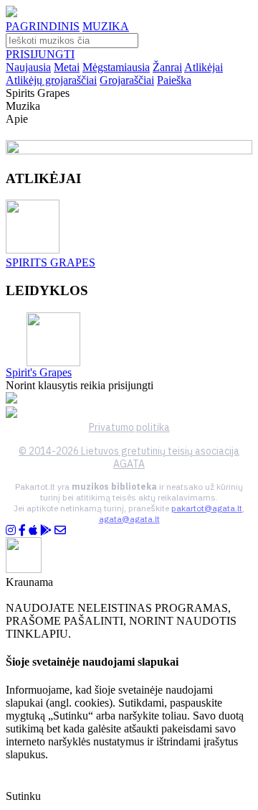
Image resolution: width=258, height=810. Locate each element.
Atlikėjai (203, 67)
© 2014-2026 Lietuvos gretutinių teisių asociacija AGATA (129, 457)
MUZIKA (105, 26)
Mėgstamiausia (116, 67)
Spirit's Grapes (39, 372)
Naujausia (28, 67)
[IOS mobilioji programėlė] (33, 530)
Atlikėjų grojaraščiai (51, 80)
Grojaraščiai (127, 80)
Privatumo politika (129, 427)
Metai (67, 67)
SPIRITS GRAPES (50, 262)
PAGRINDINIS (43, 26)
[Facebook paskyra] (22, 530)
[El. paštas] (60, 530)
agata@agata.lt (129, 518)
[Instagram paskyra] (11, 530)
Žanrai (167, 67)
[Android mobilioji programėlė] (46, 530)
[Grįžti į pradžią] (11, 13)
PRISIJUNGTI (40, 54)
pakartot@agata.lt (206, 508)
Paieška (174, 80)
